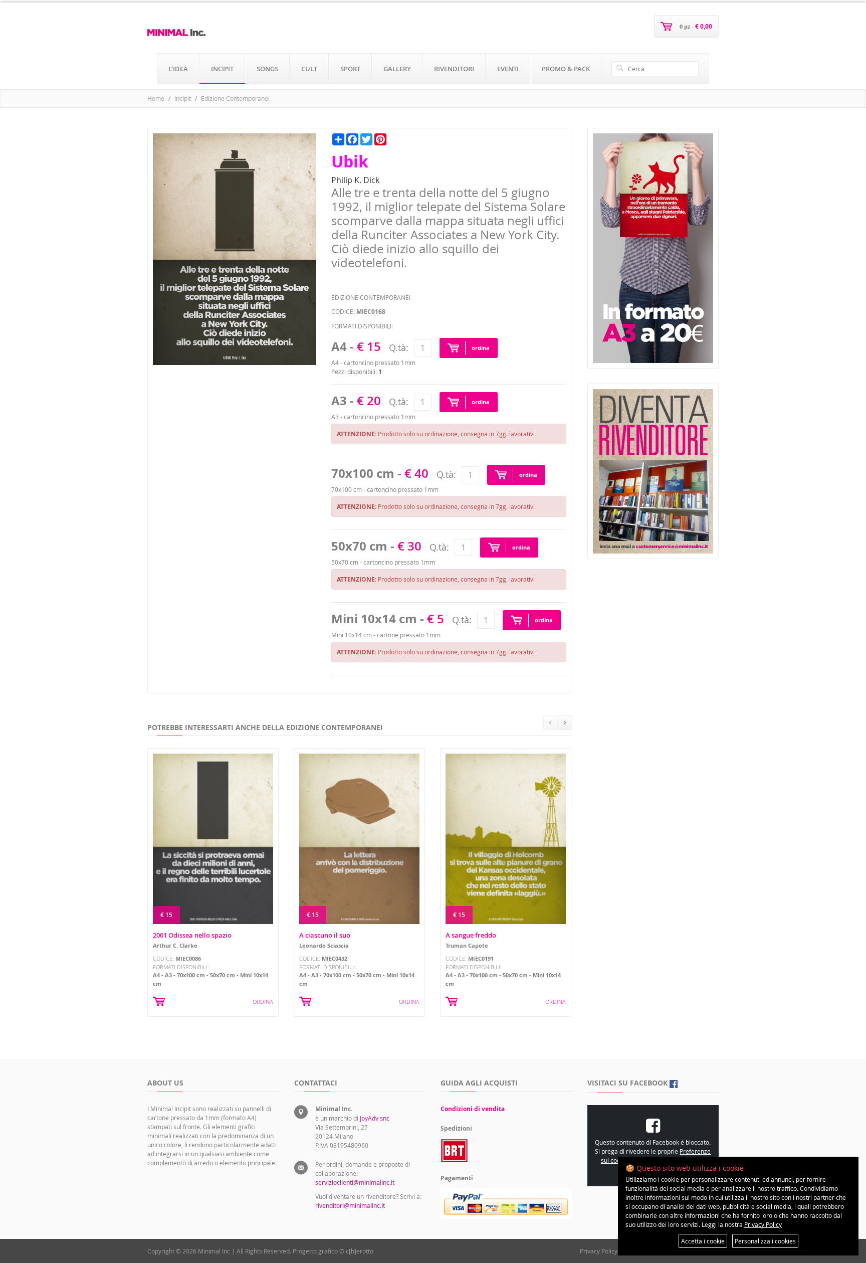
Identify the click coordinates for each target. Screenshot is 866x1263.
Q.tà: (398, 347)
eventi (508, 68)
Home (155, 98)
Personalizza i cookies (765, 1241)
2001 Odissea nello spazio (192, 935)
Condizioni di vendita (473, 1109)
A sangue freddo (471, 935)
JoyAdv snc (374, 1118)
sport (350, 68)
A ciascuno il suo (324, 935)
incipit (222, 68)
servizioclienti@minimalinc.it (354, 1182)
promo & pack (566, 68)
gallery (397, 68)
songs (267, 68)
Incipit (182, 98)
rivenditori (454, 68)
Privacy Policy (598, 1251)
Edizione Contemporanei (235, 98)
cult (309, 68)
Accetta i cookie (703, 1241)
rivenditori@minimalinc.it (350, 1205)
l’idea (178, 68)
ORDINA (263, 1001)
